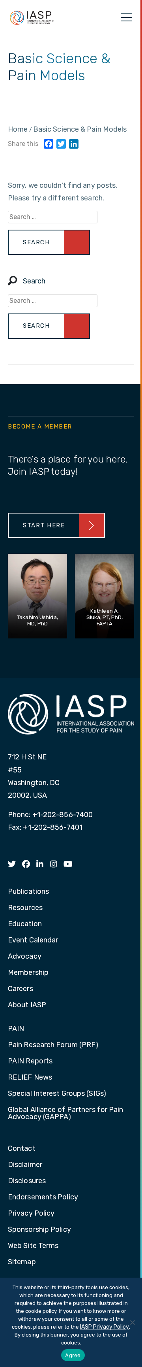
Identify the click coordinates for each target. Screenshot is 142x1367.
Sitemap (22, 1262)
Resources (25, 908)
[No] (132, 1322)
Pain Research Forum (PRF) (53, 1045)
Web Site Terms (33, 1246)
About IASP (27, 1005)
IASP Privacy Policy (104, 1327)
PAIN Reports (30, 1061)
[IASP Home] (32, 17)
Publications (28, 892)
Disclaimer (25, 1165)
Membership (28, 973)
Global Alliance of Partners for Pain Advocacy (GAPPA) (65, 1113)
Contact (22, 1149)
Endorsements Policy (43, 1197)
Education (25, 924)
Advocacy (24, 957)
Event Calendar (33, 940)
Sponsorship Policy (39, 1230)
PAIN (16, 1029)
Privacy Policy (31, 1214)
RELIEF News (30, 1078)
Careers (20, 989)
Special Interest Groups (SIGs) (57, 1094)
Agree (72, 1355)
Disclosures (27, 1181)
